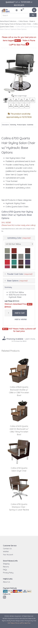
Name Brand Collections (8, 21)
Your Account (8, 555)
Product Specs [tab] (21, 124)
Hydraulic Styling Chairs (15, 203)
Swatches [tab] (30, 124)
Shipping (6, 564)
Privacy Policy (8, 573)
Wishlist (6, 551)
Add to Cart (20, 313)
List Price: (8, 301)
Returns (6, 567)
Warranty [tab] (13, 124)
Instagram (4, 597)
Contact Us (7, 549)
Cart (22, 10)
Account (16, 10)
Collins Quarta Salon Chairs (17, 206)
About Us (6, 582)
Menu (34, 10)
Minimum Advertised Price (18, 304)
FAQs (5, 570)
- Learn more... (21, 339)
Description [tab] (5, 124)
